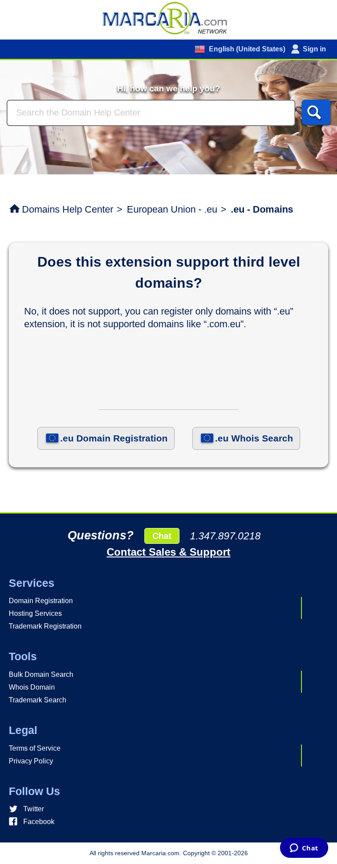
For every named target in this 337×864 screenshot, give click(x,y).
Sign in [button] (314, 49)
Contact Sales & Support (168, 552)
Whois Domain (32, 687)
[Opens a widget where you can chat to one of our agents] (304, 849)
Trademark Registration (45, 626)
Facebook (38, 821)
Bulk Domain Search (41, 674)
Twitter (33, 809)
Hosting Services (35, 613)
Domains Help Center (67, 209)
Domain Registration (41, 600)
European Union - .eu (172, 209)
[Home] (168, 17)
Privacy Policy (31, 761)
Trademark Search (37, 700)
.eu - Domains (262, 209)
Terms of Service (35, 748)
